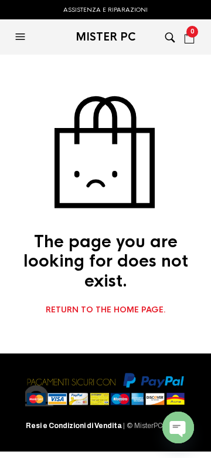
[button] (22, 37)
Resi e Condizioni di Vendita (74, 426)
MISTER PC (106, 37)
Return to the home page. (106, 310)
